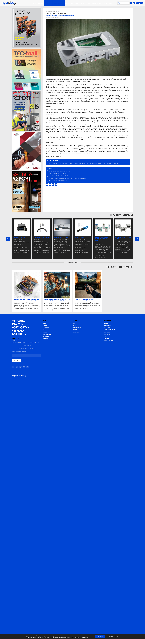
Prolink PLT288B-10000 (41, 237)
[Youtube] (139, 3)
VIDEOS (82, 3)
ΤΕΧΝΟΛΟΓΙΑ (106, 338)
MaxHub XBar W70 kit (61, 237)
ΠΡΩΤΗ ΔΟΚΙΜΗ (107, 334)
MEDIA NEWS (76, 331)
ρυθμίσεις (87, 637)
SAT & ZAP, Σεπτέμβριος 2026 (84, 300)
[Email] (142, 3)
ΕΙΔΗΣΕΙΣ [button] (40, 3)
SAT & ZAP (75, 329)
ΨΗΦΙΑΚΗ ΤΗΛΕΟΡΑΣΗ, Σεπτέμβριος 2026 (26, 300)
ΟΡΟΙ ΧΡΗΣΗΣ (46, 338)
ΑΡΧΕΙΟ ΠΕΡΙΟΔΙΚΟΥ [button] (58, 3)
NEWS (74, 323)
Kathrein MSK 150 (19, 237)
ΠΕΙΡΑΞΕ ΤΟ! (106, 342)
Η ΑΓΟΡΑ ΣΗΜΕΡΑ (77, 327)
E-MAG (67, 3)
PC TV (105, 336)
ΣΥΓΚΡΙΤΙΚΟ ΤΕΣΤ (107, 325)
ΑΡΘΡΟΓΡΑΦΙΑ (46, 327)
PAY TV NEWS (76, 333)
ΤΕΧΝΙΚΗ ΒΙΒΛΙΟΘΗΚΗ (108, 331)
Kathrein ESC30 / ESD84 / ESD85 (123, 238)
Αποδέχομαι (100, 636)
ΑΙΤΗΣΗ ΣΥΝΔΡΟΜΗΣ (97, 3)
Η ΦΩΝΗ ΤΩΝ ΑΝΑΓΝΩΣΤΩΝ (109, 329)
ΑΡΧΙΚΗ (35, 3)
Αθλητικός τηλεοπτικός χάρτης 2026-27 (57, 300)
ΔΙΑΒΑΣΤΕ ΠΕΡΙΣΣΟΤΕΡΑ (72, 262)
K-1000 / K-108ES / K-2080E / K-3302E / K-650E (102, 239)
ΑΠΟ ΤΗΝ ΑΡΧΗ (107, 327)
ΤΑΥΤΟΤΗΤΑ (88, 3)
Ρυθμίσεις (110, 636)
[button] (8, 239)
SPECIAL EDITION (74, 3)
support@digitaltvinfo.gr (25, 348)
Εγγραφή (16, 360)
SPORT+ (74, 325)
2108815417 (25, 345)
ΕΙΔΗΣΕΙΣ (45, 325)
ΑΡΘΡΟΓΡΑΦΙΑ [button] (48, 3)
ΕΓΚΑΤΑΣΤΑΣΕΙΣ (107, 333)
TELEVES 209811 (79, 237)
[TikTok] (134, 3)
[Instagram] (136, 3)
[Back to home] (9, 3)
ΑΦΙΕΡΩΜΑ (106, 323)
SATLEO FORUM (108, 3)
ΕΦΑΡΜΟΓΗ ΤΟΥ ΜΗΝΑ (108, 340)
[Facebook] (131, 3)
